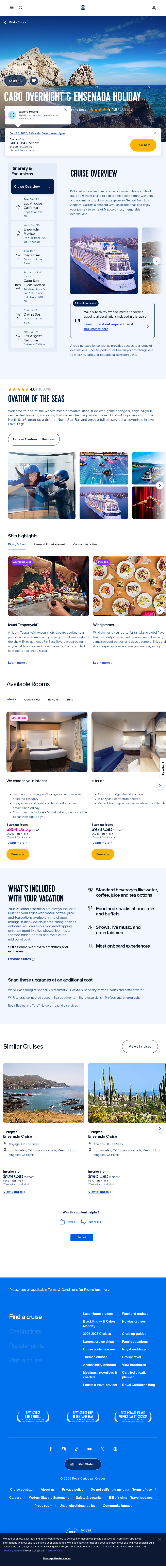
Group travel (131, 1357)
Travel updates (141, 1497)
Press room (43, 1505)
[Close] (159, 1539)
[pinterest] (115, 1449)
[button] (32, 186)
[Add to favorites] (33, 80)
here (106, 1289)
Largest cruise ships (98, 1341)
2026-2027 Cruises (97, 1333)
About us (48, 1489)
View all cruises (140, 1047)
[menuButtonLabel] (11, 8)
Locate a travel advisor (100, 1385)
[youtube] (89, 1449)
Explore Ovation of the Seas (34, 439)
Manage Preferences (56, 1558)
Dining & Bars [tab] (17, 544)
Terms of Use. (54, 1550)
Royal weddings (134, 1349)
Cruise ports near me (99, 1349)
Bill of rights (118, 1497)
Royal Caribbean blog (138, 1385)
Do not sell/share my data (110, 1489)
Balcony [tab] (53, 699)
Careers (15, 1497)
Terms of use (142, 1489)
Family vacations (135, 1341)
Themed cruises (95, 1357)
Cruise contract (22, 1489)
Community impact (117, 1505)
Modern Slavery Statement (49, 1497)
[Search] (20, 8)
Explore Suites (19, 959)
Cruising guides (134, 1333)
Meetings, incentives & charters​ (100, 1375)
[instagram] (64, 1449)
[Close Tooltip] (65, 110)
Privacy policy (72, 1489)
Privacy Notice (13, 1550)
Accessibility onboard (99, 1365)
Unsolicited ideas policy (78, 1505)
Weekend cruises (135, 1313)
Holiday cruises (134, 1321)
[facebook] (51, 1449)
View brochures (134, 1365)
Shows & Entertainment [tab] (49, 544)
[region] (83, 1549)
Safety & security (89, 1497)
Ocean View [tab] (32, 699)
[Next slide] (157, 261)
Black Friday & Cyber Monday (99, 1324)
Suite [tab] (70, 699)
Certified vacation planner (135, 1375)
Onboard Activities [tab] (85, 544)
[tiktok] (76, 1449)
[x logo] (102, 1449)
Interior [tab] (11, 699)
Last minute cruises (98, 1313)
